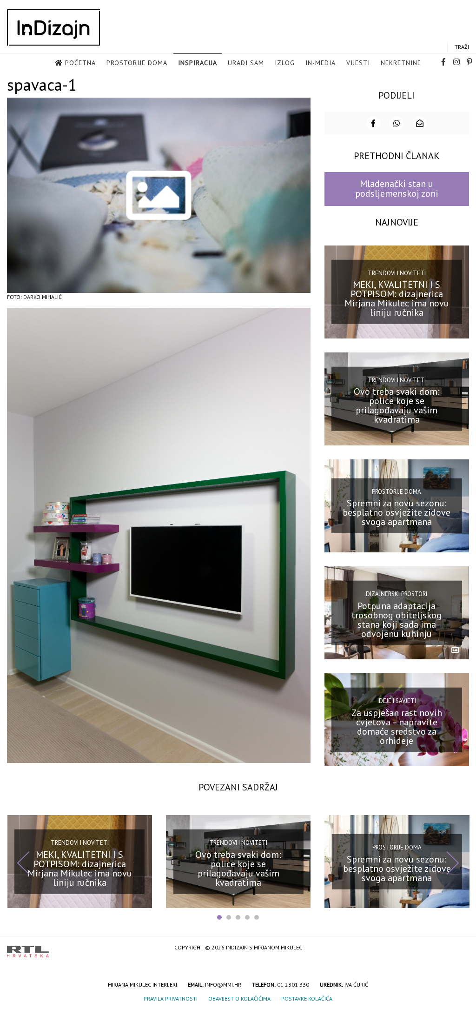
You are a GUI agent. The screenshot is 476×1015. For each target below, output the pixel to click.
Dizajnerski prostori (396, 594)
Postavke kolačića (306, 998)
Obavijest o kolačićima (239, 998)
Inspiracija (197, 63)
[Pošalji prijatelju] (420, 123)
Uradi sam (246, 63)
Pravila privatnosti (171, 998)
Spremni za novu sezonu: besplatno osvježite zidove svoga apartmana (396, 512)
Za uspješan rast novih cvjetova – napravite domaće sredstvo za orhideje (396, 726)
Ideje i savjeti (396, 701)
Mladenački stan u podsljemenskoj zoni (396, 188)
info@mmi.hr (223, 984)
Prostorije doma (136, 63)
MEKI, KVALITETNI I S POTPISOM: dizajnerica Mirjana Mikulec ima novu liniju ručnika (396, 298)
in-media (320, 63)
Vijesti (358, 63)
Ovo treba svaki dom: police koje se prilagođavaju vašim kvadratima (397, 405)
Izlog (285, 63)
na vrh (459, 948)
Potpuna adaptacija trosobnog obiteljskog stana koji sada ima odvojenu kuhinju (396, 619)
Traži (462, 46)
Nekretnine (401, 63)
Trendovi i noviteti (397, 273)
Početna (80, 63)
